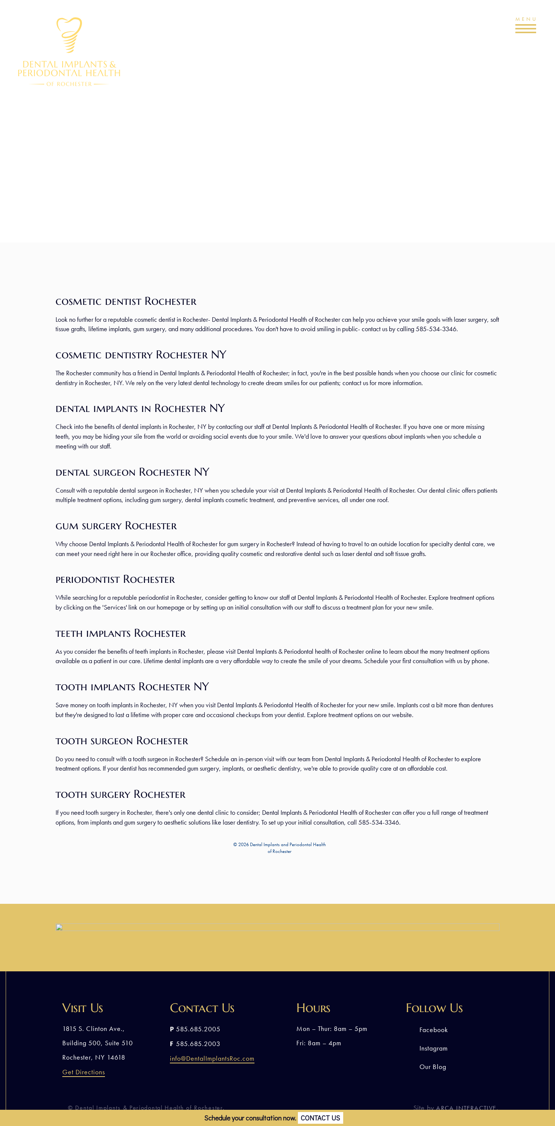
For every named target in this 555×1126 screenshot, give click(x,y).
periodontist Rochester (115, 579)
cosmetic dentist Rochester (125, 301)
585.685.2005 (456, 27)
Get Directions (83, 1072)
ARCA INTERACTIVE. (467, 1108)
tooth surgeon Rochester (121, 740)
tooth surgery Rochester (120, 794)
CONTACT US (320, 1117)
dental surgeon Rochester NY (132, 472)
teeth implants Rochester (120, 633)
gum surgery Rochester (116, 525)
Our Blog (432, 1066)
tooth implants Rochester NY (132, 686)
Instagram (433, 1048)
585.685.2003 (198, 1043)
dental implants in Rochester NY (140, 408)
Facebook (433, 1029)
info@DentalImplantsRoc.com (212, 1058)
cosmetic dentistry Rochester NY (141, 354)
